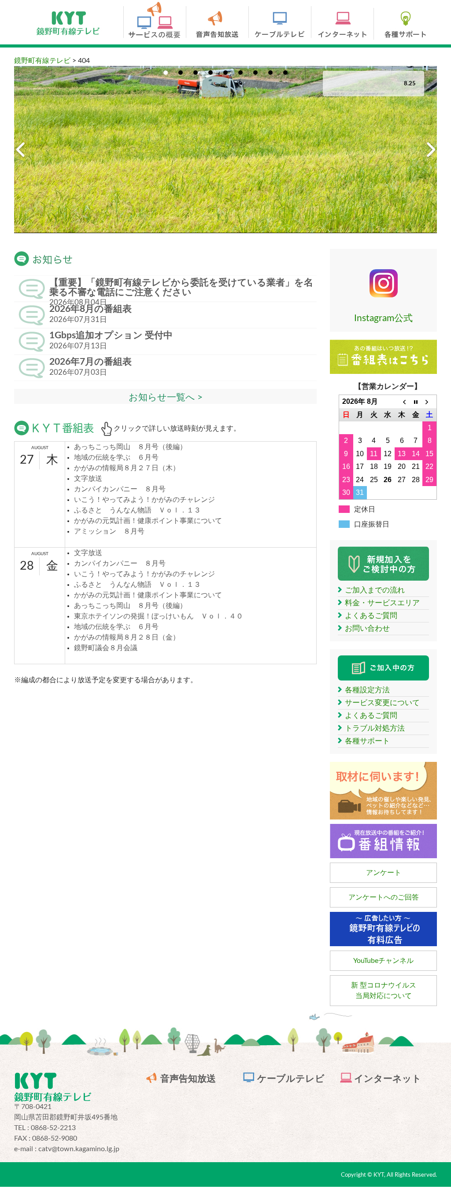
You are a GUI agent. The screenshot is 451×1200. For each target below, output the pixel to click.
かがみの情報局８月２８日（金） (127, 637)
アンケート (383, 872)
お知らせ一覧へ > (166, 397)
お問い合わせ (367, 628)
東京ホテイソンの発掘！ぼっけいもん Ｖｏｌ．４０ (158, 616)
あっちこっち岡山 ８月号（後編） (130, 446)
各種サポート (367, 741)
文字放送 (88, 478)
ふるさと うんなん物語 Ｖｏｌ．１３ (137, 510)
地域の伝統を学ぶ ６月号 (116, 457)
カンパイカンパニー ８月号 (120, 489)
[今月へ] (416, 401)
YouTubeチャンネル (383, 960)
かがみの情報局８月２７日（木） (127, 468)
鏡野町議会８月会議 (105, 647)
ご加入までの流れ (375, 590)
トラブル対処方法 (375, 728)
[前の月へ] (402, 401)
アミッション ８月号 (109, 531)
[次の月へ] (429, 401)
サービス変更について (382, 702)
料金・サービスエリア (382, 603)
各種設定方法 (367, 690)
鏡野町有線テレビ (42, 60)
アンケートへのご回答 (383, 897)
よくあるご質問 (371, 615)
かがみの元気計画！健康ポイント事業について (148, 520)
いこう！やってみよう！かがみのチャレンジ (144, 499)
